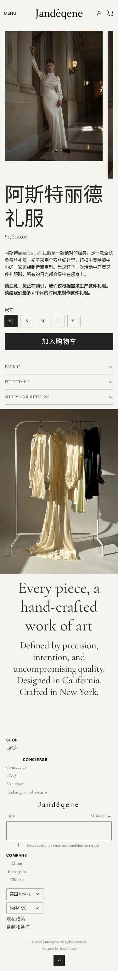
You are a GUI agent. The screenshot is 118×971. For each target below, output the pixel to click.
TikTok (17, 879)
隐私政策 (15, 919)
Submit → (101, 815)
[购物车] (110, 13)
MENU (10, 13)
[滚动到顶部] (59, 960)
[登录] (97, 14)
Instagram (17, 871)
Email (11, 816)
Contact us (16, 767)
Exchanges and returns (27, 792)
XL (73, 321)
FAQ (11, 775)
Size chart (15, 784)
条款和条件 (18, 927)
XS (11, 321)
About (17, 863)
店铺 (12, 748)
